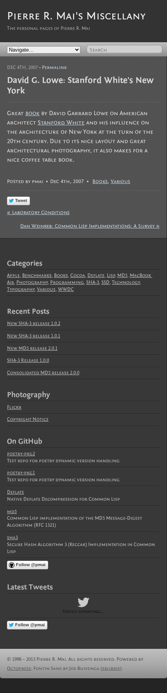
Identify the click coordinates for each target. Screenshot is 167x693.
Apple (13, 275)
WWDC (66, 289)
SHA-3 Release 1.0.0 (28, 360)
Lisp (111, 275)
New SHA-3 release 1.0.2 (33, 323)
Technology (126, 282)
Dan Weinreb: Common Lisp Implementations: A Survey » (90, 226)
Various (120, 181)
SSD (105, 282)
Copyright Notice (28, 419)
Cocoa (77, 275)
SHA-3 (92, 282)
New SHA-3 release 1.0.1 (33, 336)
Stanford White (61, 122)
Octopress (19, 668)
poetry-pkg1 (21, 472)
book (32, 113)
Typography (21, 289)
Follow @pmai (30, 564)
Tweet (21, 200)
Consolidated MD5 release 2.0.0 (43, 372)
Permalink (54, 67)
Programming (67, 282)
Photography (32, 282)
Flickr (14, 407)
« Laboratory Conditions (38, 212)
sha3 (12, 537)
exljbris (111, 668)
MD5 (122, 275)
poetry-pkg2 (21, 453)
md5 (12, 511)
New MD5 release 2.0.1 (32, 348)
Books (100, 181)
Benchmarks (37, 275)
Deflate (95, 275)
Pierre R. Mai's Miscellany (76, 16)
